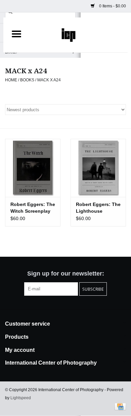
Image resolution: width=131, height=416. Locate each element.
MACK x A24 (49, 80)
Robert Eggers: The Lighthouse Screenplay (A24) (98, 208)
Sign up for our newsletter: (65, 273)
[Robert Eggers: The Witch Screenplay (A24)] (32, 168)
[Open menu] (16, 33)
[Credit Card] (119, 406)
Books (27, 80)
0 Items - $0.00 (112, 6)
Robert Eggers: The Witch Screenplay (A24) (32, 208)
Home (11, 80)
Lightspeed (20, 398)
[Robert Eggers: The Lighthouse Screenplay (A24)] (98, 168)
